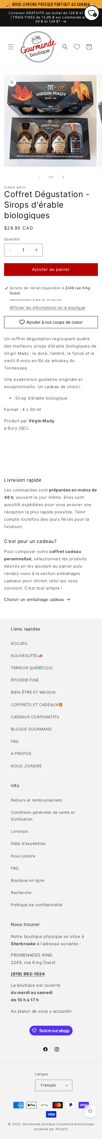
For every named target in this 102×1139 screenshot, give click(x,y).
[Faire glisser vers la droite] (63, 177)
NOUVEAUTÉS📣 (27, 655)
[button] (11, 47)
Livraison (19, 831)
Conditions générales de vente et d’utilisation (43, 815)
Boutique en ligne (27, 880)
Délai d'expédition (28, 843)
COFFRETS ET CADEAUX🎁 (37, 704)
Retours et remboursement (36, 800)
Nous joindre (23, 856)
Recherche (21, 892)
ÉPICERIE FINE (25, 680)
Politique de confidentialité (37, 904)
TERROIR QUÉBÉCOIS (31, 667)
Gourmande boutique (38, 1124)
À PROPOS (21, 753)
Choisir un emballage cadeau (34, 599)
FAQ (15, 741)
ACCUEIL (19, 643)
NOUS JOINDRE (26, 766)
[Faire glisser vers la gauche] (39, 177)
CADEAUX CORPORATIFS (35, 717)
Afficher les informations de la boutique (47, 307)
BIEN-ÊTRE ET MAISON (33, 692)
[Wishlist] (77, 47)
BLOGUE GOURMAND (31, 729)
